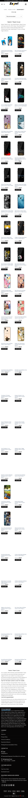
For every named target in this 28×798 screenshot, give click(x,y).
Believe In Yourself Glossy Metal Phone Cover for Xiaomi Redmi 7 (21, 106)
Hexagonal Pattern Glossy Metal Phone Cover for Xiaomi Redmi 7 (7, 212)
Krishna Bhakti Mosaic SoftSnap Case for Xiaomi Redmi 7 (20, 502)
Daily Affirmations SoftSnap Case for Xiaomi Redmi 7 (20, 291)
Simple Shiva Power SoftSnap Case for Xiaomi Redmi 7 (6, 344)
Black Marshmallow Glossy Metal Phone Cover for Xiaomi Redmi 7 (20, 265)
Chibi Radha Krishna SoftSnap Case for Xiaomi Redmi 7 (7, 132)
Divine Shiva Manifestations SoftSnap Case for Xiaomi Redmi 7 (6, 529)
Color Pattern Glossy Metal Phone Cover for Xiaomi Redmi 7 (7, 159)
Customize (4, 56)
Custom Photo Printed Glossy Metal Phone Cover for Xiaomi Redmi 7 (7, 51)
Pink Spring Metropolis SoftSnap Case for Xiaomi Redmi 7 (6, 555)
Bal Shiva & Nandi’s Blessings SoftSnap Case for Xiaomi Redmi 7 (6, 476)
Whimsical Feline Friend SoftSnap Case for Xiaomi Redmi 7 (20, 529)
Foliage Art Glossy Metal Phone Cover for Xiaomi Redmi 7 (21, 238)
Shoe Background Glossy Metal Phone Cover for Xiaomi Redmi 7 (7, 265)
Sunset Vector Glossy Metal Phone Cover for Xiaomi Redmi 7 (7, 238)
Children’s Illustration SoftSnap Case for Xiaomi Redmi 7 (21, 581)
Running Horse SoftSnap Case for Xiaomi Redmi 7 (20, 660)
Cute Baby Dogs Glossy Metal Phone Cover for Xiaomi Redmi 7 (21, 79)
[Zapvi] (14, 4)
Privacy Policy (4, 737)
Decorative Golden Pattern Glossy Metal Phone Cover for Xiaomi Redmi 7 (20, 159)
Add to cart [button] (18, 55)
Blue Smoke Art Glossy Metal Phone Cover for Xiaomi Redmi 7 (21, 212)
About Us (3, 734)
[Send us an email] (9, 785)
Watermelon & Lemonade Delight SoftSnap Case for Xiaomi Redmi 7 (6, 582)
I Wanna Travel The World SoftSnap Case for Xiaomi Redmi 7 (6, 79)
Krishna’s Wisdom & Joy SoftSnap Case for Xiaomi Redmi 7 (20, 396)
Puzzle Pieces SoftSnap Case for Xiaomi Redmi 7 (6, 634)
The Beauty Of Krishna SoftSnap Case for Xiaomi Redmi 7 (6, 396)
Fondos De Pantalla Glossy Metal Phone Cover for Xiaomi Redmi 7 (7, 291)
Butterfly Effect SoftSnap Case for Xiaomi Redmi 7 (21, 634)
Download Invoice (5, 771)
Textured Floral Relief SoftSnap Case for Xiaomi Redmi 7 (20, 317)
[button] (2, 4)
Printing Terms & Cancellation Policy (9, 744)
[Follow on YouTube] (14, 785)
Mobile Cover (11, 9)
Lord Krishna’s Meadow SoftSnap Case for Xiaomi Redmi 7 (6, 502)
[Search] (4, 4)
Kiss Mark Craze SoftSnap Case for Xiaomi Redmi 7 (21, 370)
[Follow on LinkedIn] (11, 785)
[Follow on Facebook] (2, 785)
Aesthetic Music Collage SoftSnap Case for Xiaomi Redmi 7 (20, 449)
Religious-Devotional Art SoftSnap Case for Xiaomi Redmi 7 (6, 608)
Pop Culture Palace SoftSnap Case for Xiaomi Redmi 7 (20, 608)
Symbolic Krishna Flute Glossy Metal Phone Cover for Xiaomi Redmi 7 (20, 185)
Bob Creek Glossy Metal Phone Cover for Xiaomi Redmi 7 (20, 51)
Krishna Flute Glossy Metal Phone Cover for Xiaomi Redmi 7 (7, 185)
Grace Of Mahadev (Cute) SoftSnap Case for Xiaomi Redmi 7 (6, 423)
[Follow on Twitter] (7, 785)
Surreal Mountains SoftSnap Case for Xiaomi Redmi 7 (6, 660)
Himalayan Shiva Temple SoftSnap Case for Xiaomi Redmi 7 (20, 423)
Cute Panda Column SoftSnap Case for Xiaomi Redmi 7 (7, 370)
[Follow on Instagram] (5, 785)
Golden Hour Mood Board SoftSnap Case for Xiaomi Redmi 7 (20, 344)
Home (5, 9)
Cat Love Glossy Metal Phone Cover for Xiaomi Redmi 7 (6, 105)
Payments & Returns (5, 742)
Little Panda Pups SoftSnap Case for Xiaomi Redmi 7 (20, 475)
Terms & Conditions (5, 739)
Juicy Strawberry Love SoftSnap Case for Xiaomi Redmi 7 (6, 449)
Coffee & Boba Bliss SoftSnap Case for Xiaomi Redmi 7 (20, 555)
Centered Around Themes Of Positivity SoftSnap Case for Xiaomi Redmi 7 (6, 318)
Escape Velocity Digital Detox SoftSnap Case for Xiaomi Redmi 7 (20, 132)
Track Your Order (5, 769)
